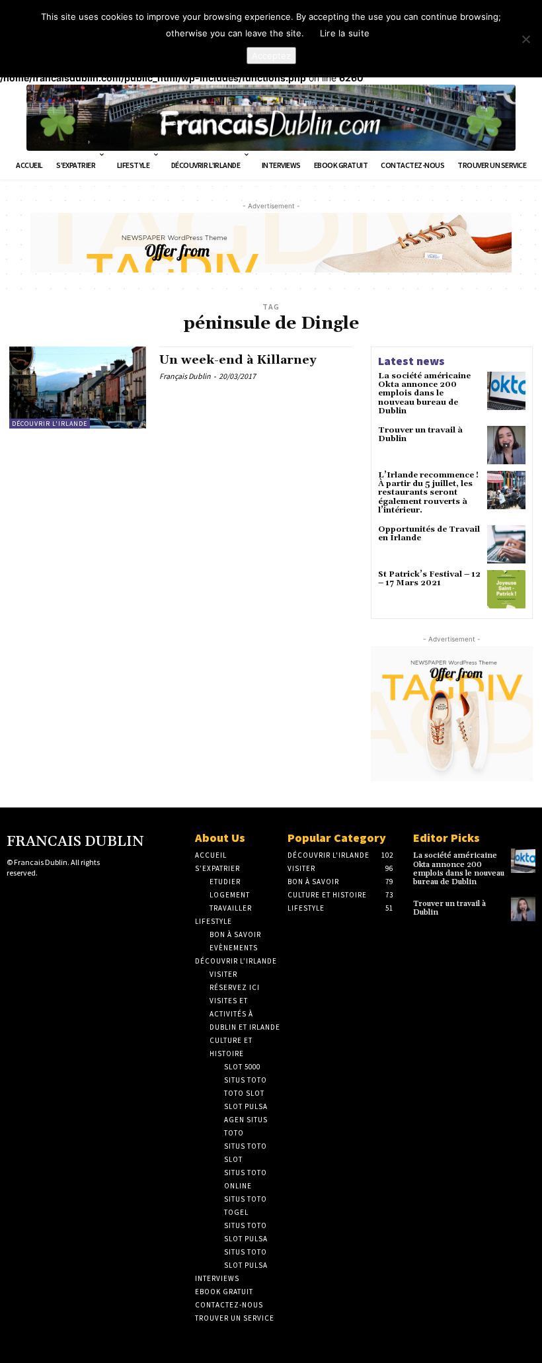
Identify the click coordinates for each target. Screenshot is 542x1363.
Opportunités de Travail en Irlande (429, 533)
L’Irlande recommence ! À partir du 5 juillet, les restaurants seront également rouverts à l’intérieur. (428, 492)
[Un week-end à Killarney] (77, 388)
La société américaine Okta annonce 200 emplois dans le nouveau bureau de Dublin (424, 393)
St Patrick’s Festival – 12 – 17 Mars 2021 (429, 578)
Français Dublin (185, 376)
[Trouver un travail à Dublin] (506, 445)
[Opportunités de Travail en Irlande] (506, 544)
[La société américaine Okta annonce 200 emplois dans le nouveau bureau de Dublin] (506, 391)
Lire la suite (344, 33)
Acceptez (271, 55)
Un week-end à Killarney (238, 360)
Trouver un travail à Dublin (420, 434)
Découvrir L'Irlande (49, 423)
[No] (525, 39)
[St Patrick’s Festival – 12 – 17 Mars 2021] (506, 589)
